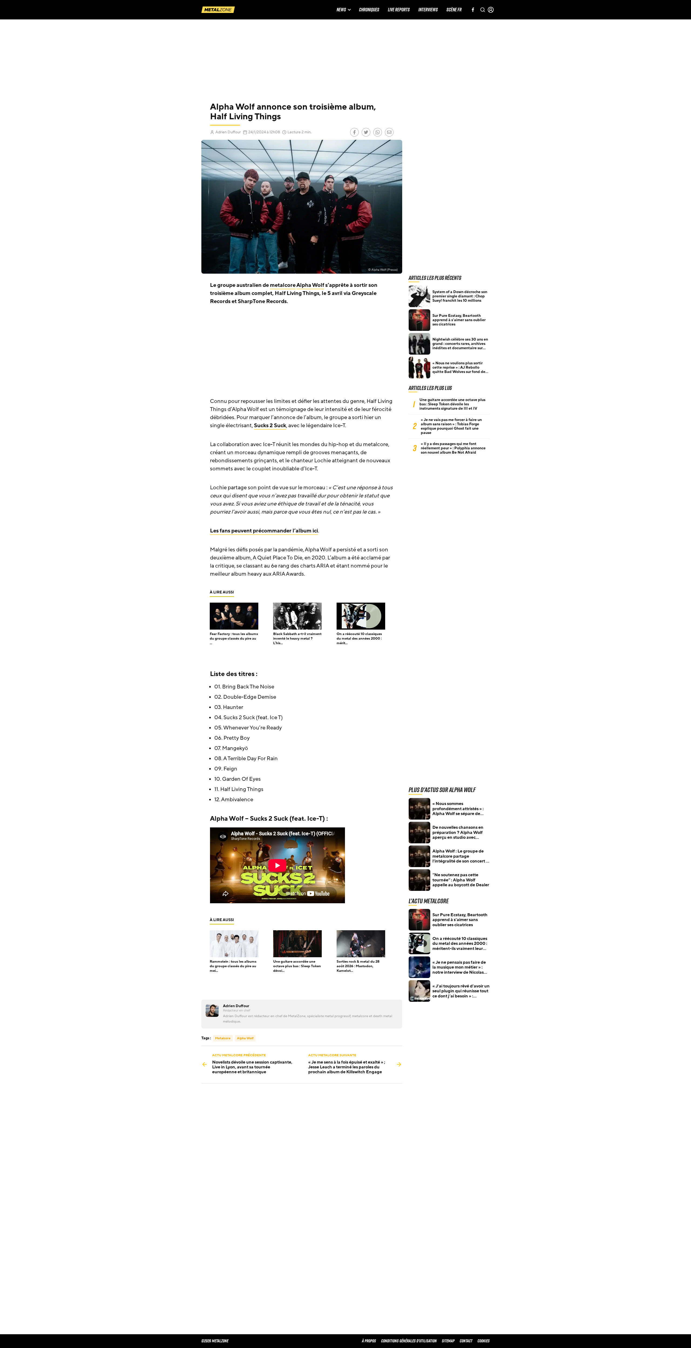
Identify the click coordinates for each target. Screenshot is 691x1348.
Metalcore (223, 1038)
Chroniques (369, 10)
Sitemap (448, 1341)
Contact (466, 1341)
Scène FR (454, 10)
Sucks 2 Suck (270, 425)
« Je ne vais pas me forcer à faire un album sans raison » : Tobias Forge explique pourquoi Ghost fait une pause (451, 426)
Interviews (428, 10)
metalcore (283, 285)
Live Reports (399, 10)
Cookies (483, 1341)
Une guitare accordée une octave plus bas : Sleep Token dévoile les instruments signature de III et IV (452, 404)
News (341, 10)
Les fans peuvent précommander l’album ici (264, 530)
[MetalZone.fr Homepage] (218, 9)
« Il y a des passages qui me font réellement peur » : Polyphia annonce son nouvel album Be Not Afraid (453, 448)
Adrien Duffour (228, 132)
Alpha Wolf (310, 285)
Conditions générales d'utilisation (409, 1341)
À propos (369, 1341)
